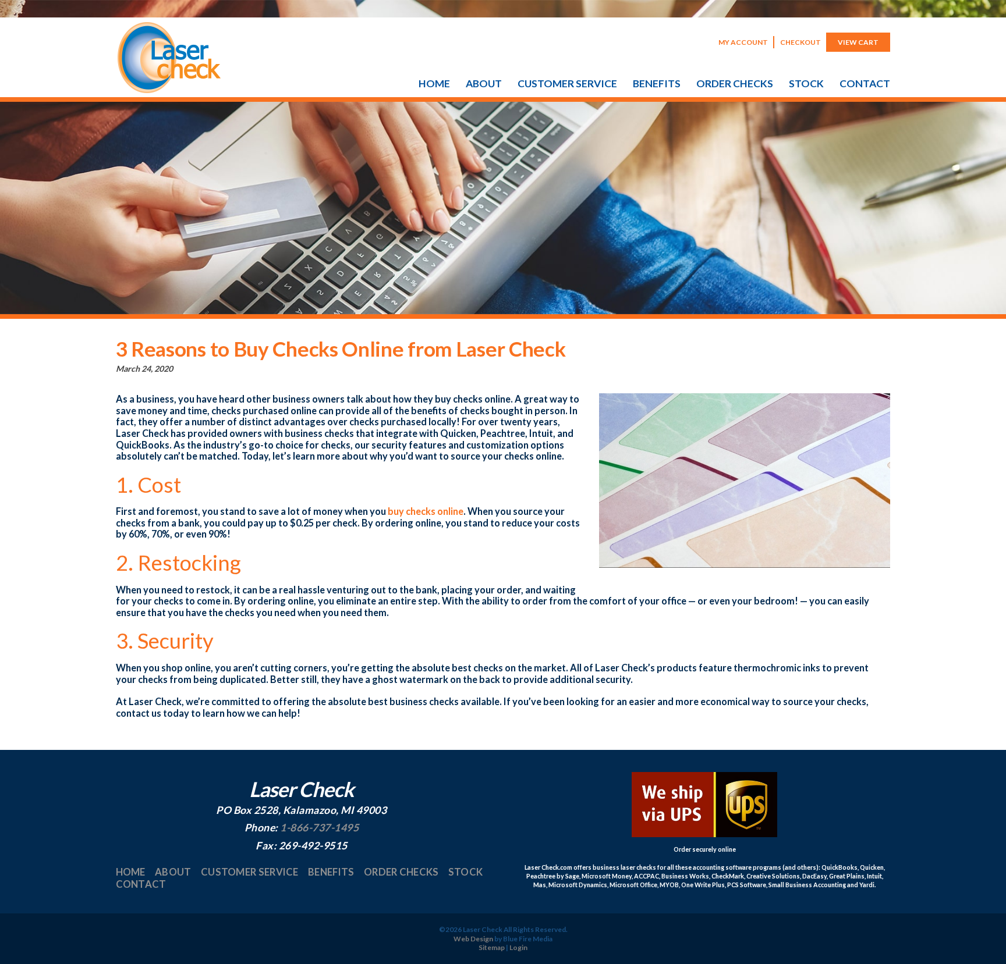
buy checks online (425, 511)
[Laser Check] (169, 90)
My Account (743, 42)
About (484, 83)
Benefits (657, 83)
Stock (806, 83)
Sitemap (492, 947)
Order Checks (734, 83)
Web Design (473, 938)
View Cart (858, 42)
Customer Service (567, 83)
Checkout (800, 42)
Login (518, 947)
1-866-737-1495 (319, 827)
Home (434, 83)
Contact (864, 83)
